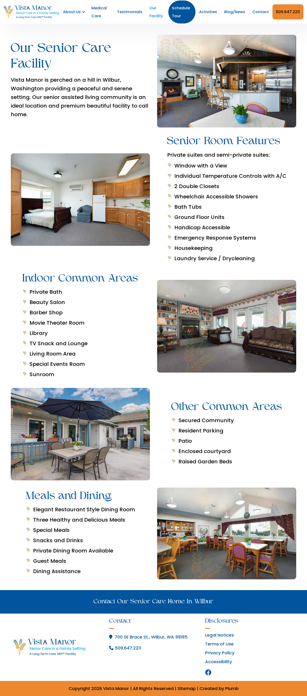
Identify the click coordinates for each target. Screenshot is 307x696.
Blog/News (234, 12)
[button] (73, 12)
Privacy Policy (219, 653)
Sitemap (186, 688)
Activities (208, 12)
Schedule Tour (181, 12)
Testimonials (129, 12)
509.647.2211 (288, 12)
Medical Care (99, 12)
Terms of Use (219, 644)
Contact (260, 12)
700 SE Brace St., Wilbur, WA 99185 (151, 637)
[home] (31, 12)
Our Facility (156, 12)
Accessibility (218, 661)
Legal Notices (219, 635)
